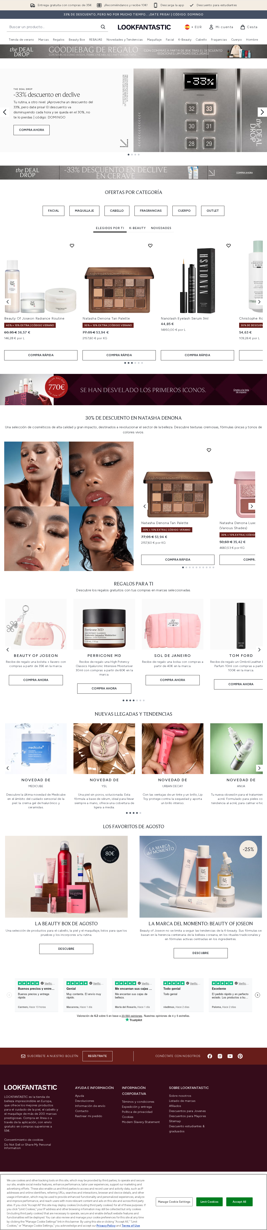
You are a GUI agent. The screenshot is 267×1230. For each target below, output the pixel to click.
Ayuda (79, 1096)
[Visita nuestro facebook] (210, 1056)
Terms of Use (131, 1225)
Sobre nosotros (180, 1096)
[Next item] (259, 301)
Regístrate (97, 1056)
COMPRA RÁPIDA (41, 355)
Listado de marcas (182, 1101)
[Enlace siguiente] (259, 649)
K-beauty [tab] (137, 228)
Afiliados (175, 1106)
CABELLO (117, 211)
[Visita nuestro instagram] (220, 1056)
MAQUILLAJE (84, 211)
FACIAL (53, 211)
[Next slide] (262, 112)
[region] (133, 1202)
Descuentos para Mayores (187, 1116)
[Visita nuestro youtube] (230, 1056)
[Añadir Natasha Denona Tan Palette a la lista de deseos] (150, 245)
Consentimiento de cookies (23, 1140)
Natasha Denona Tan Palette (106, 318)
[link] (221, 27)
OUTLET (213, 211)
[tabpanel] (133, 302)
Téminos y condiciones (138, 1102)
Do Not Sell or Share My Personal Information (27, 1146)
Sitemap (175, 1121)
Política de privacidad (137, 1112)
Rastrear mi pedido (88, 1116)
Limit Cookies (209, 1201)
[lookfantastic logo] (144, 27)
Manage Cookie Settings (174, 1201)
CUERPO (184, 211)
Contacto (82, 1111)
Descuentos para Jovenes (187, 1111)
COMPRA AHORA (31, 130)
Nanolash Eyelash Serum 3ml (185, 318)
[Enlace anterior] (7, 649)
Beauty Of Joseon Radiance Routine (34, 318)
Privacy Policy (105, 1225)
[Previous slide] (4, 112)
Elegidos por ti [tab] (110, 228)
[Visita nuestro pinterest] (240, 1056)
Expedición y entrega (137, 1107)
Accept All (239, 1201)
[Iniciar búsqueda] (103, 27)
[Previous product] (144, 506)
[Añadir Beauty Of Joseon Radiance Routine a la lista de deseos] (72, 245)
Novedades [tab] (161, 228)
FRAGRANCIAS (151, 211)
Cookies (127, 1117)
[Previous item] (7, 301)
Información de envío (90, 1106)
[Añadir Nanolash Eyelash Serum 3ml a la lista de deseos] (229, 245)
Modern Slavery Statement (141, 1122)
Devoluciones (84, 1101)
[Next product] (251, 506)
